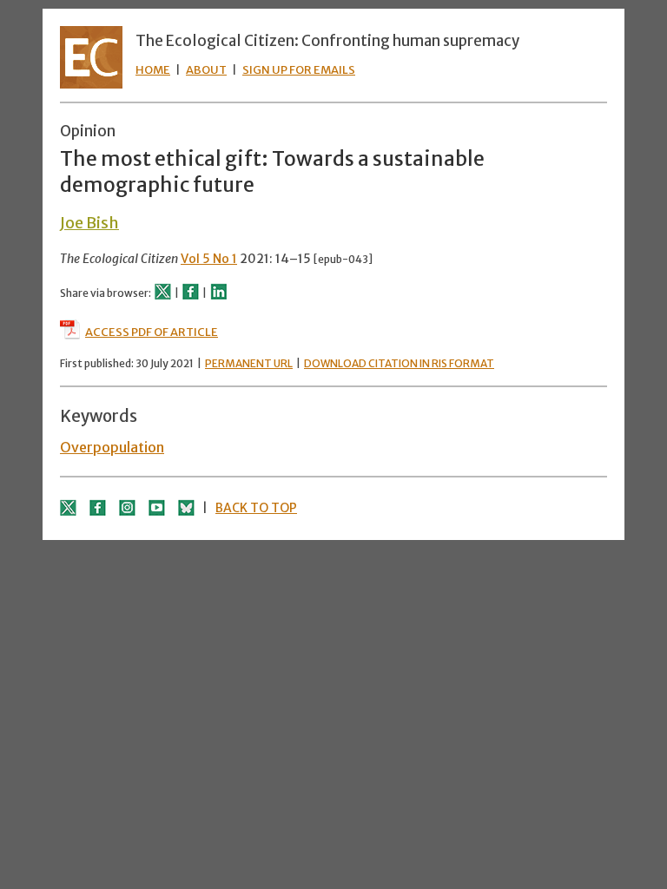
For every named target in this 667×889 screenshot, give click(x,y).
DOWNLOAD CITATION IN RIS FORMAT (399, 363)
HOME (152, 70)
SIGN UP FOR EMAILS (298, 70)
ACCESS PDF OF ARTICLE (151, 332)
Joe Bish (89, 223)
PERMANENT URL (249, 363)
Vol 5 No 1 (209, 259)
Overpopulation (112, 447)
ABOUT (206, 70)
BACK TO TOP (256, 508)
